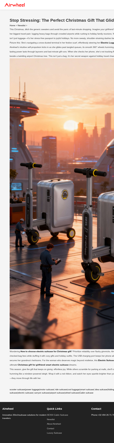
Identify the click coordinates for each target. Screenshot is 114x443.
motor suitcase (47, 389)
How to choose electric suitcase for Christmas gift (45, 351)
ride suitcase (61, 389)
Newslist (21, 25)
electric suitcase (25, 393)
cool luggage (74, 389)
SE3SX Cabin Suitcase (57, 415)
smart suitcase (87, 389)
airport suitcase (57, 393)
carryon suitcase (42, 393)
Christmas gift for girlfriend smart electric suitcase (43, 365)
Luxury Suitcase (54, 433)
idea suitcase (101, 389)
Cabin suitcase (86, 393)
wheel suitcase (72, 393)
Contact (50, 428)
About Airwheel (54, 424)
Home (12, 25)
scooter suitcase (17, 389)
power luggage (32, 389)
